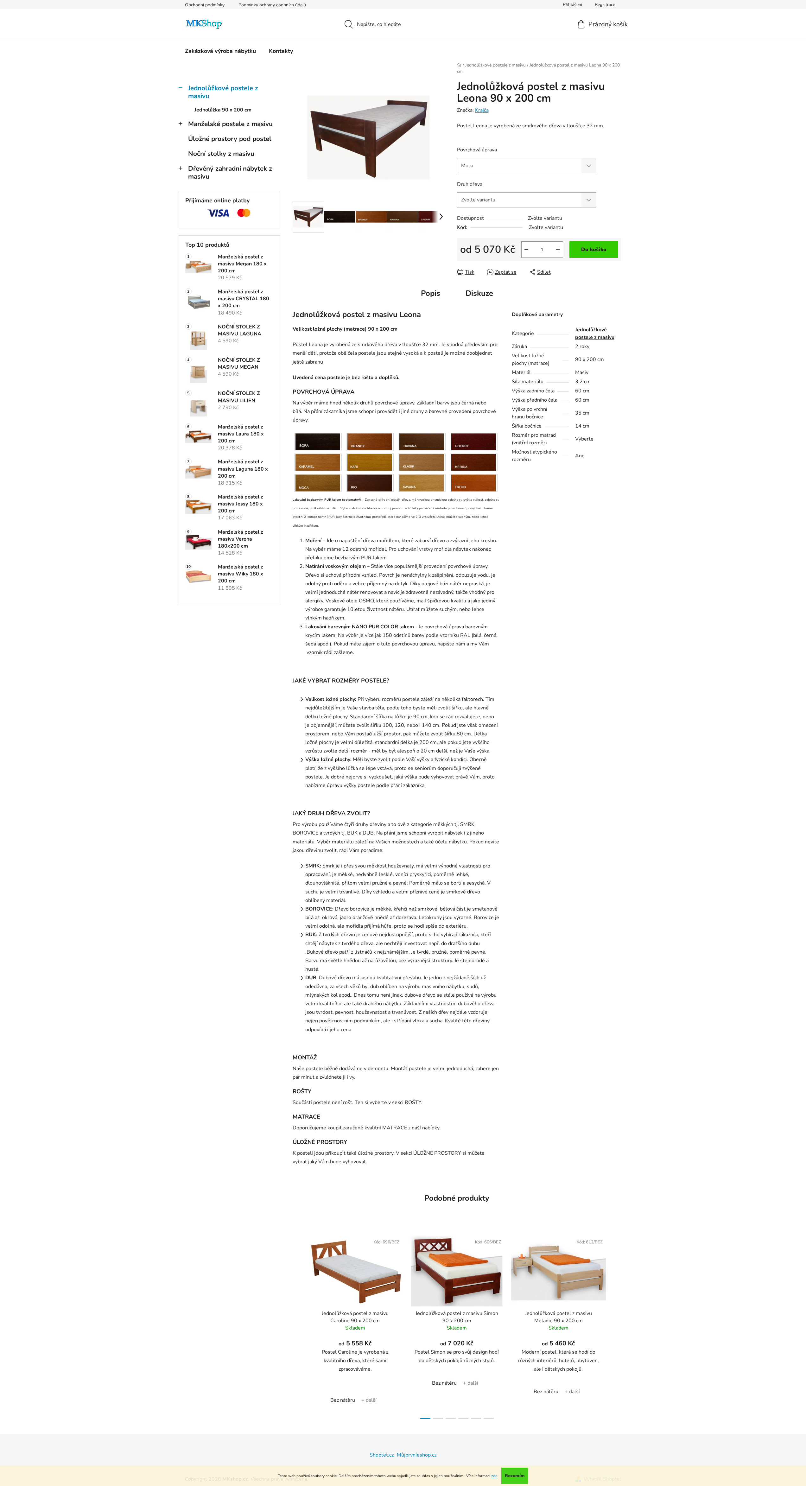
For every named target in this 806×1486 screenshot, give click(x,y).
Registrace (605, 5)
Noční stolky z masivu (221, 153)
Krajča (482, 110)
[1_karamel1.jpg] (317, 462)
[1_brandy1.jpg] (369, 441)
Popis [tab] (430, 293)
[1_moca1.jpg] (317, 482)
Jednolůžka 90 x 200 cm (222, 109)
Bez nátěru (342, 1400)
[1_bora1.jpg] (317, 441)
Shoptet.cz (382, 1454)
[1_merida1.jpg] (473, 462)
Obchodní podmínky (205, 5)
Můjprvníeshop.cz (416, 1454)
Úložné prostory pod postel (229, 138)
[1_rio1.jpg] (369, 482)
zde (494, 1475)
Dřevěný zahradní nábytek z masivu (230, 172)
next (616, 1325)
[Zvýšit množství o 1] (558, 249)
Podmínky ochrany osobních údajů (272, 5)
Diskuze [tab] (479, 293)
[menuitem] (220, 51)
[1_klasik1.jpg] (421, 462)
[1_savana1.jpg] (421, 482)
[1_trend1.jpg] (473, 482)
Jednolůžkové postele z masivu (223, 92)
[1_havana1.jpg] (421, 441)
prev (298, 1325)
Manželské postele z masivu (230, 123)
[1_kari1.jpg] (369, 462)
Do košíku (593, 249)
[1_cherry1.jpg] (473, 441)
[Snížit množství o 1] (526, 249)
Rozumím (515, 1476)
